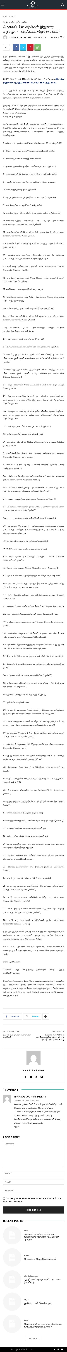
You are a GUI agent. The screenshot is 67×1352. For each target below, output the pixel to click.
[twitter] (36, 1076)
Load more (32, 1338)
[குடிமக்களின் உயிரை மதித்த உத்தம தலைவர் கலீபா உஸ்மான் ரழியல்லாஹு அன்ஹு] (12, 1235)
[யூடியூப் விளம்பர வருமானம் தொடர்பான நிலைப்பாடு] (12, 1279)
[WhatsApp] (37, 47)
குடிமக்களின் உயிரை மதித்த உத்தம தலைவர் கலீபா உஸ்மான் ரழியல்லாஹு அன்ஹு (41, 1237)
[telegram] (31, 1076)
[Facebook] (16, 47)
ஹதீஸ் (23, 22)
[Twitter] (23, 47)
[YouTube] (62, 1349)
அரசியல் (27, 1255)
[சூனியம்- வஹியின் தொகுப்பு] (12, 1301)
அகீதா (13, 16)
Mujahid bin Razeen (21, 37)
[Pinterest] (30, 47)
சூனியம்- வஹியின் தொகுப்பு (38, 1303)
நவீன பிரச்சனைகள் (31, 1276)
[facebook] (25, 1076)
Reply (16, 1127)
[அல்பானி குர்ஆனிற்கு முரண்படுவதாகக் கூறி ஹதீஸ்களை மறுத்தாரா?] (12, 1324)
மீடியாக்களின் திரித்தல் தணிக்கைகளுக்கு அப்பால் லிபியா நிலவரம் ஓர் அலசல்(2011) (50, 1037)
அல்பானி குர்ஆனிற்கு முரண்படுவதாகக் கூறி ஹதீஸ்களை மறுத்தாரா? (43, 1325)
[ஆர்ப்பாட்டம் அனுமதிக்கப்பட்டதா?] (12, 1257)
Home (6, 16)
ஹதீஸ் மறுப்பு (15, 22)
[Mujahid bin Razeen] (5, 37)
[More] (45, 1016)
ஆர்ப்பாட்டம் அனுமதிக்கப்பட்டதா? (40, 1258)
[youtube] (42, 1076)
